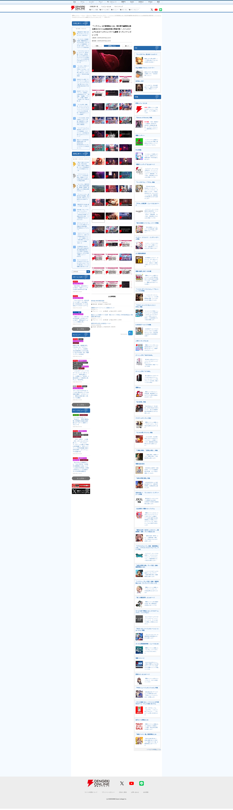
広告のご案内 (123, 792)
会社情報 (145, 792)
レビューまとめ (106, 6)
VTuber (150, 2)
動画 (158, 2)
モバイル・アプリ (101, 15)
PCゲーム (89, 15)
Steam (94, 15)
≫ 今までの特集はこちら (154, 749)
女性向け (141, 2)
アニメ (101, 2)
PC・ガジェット (112, 2)
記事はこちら (112, 46)
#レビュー (116, 9)
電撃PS (123, 2)
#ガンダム (124, 9)
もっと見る (80, 329)
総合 (74, 2)
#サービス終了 (105, 9)
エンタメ (91, 2)
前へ (97, 46)
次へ (126, 46)
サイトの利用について (91, 792)
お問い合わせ (135, 792)
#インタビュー (135, 9)
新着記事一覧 (94, 6)
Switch (132, 2)
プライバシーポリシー (108, 792)
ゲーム (82, 2)
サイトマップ (119, 6)
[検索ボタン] (88, 271)
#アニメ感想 (94, 9)
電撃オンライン (76, 15)
